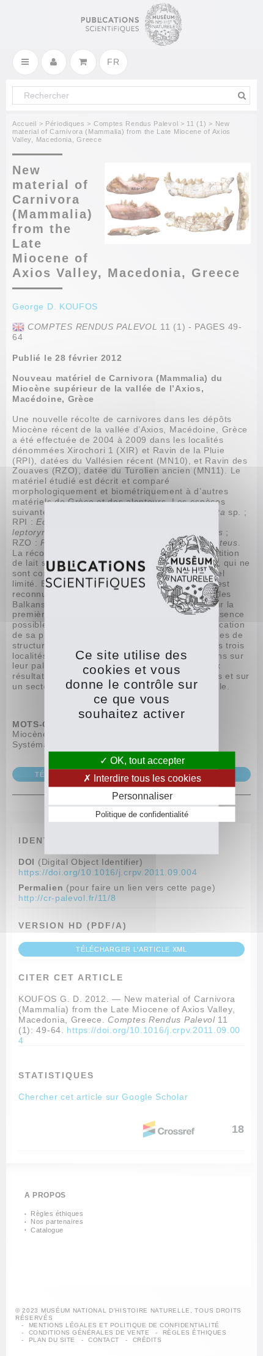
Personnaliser (142, 796)
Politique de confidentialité (141, 814)
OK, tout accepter (146, 760)
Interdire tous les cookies (146, 777)
